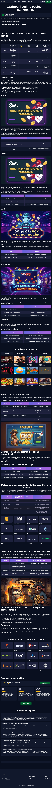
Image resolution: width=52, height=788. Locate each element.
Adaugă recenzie (45, 683)
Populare (6, 353)
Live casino (19, 353)
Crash (31, 353)
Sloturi (44, 353)
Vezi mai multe (26, 703)
